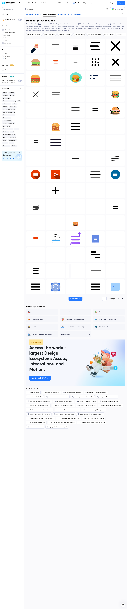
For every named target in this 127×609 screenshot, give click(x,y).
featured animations (100, 28)
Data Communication (8, 123)
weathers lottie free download (64, 405)
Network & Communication (42, 334)
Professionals (103, 327)
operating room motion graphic (83, 397)
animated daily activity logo (87, 401)
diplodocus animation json (73, 392)
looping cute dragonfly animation (40, 414)
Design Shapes (12, 140)
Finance (35, 327)
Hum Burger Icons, (61, 30)
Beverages (11, 92)
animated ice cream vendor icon (58, 397)
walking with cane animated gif (39, 405)
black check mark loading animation (41, 410)
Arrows (16, 129)
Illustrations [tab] (62, 14)
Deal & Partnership (7, 129)
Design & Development (9, 109)
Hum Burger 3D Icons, (34, 30)
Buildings (14, 145)
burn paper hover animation (107, 397)
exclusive (79, 28)
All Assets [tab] (29, 14)
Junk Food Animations (94, 34)
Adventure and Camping (9, 137)
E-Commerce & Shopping (75, 327)
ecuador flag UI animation (87, 405)
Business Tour (6, 117)
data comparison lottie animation (40, 401)
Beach (4, 140)
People (101, 312)
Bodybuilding (6, 145)
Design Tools (13, 106)
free (39, 24)
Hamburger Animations (34, 34)
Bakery (5, 92)
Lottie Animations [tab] (49, 14)
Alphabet (5, 143)
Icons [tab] (70, 14)
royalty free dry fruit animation (96, 392)
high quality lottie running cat (58, 427)
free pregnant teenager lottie (65, 414)
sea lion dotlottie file (36, 397)
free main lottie (34, 392)
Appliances (6, 131)
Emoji (12, 131)
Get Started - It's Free (40, 378)
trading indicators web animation (68, 410)
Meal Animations (109, 34)
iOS (19, 101)
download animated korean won (111, 405)
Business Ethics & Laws (9, 115)
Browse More (65, 334)
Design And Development (75, 319)
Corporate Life (6, 126)
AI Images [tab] (77, 14)
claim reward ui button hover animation (92, 422)
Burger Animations (49, 34)
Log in (112, 3)
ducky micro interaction (52, 392)
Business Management (9, 112)
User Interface (71, 312)
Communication (7, 120)
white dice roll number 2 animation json (42, 418)
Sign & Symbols (38, 319)
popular (84, 28)
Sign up (121, 3)
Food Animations (79, 34)
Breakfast (5, 95)
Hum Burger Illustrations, (48, 30)
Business (5, 106)
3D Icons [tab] (38, 14)
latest (89, 28)
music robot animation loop (110, 401)
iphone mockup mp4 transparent (94, 410)
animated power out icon (37, 422)
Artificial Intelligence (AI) (9, 134)
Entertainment (6, 103)
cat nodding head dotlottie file (94, 418)
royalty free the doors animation (69, 418)
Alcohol (12, 95)
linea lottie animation (36, 427)
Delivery (15, 103)
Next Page (74, 298)
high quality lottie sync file (64, 401)
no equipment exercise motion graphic (62, 422)
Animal (11, 143)
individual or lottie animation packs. (105, 26)
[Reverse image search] (107, 9)
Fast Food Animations (65, 34)
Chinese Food (6, 98)
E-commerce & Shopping (9, 101)
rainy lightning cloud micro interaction (91, 414)
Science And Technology (108, 319)
